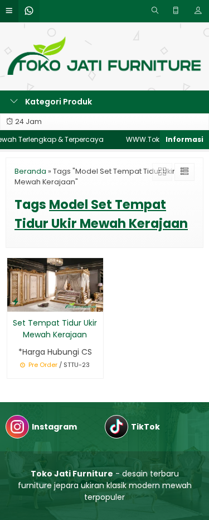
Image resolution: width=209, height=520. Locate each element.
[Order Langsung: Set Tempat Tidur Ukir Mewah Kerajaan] (15, 301)
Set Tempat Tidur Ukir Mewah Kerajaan (55, 328)
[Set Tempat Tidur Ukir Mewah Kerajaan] (55, 284)
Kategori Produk (57, 101)
